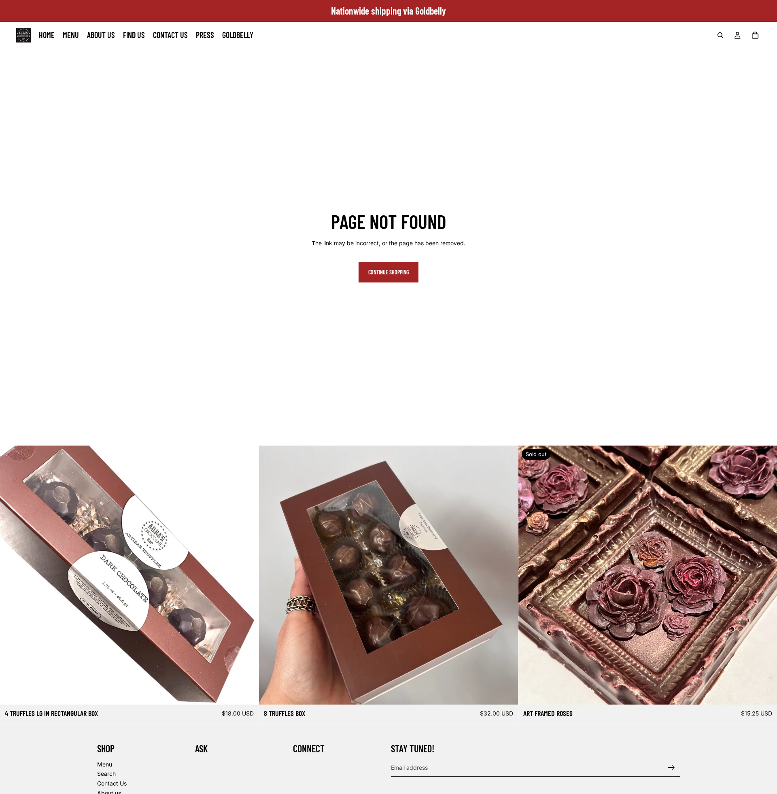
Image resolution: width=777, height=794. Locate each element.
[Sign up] (671, 767)
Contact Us (112, 783)
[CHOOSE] (246, 692)
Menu (104, 764)
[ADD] (505, 692)
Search (106, 774)
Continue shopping (388, 272)
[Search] (720, 35)
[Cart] (755, 35)
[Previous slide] (12, 575)
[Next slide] (246, 575)
